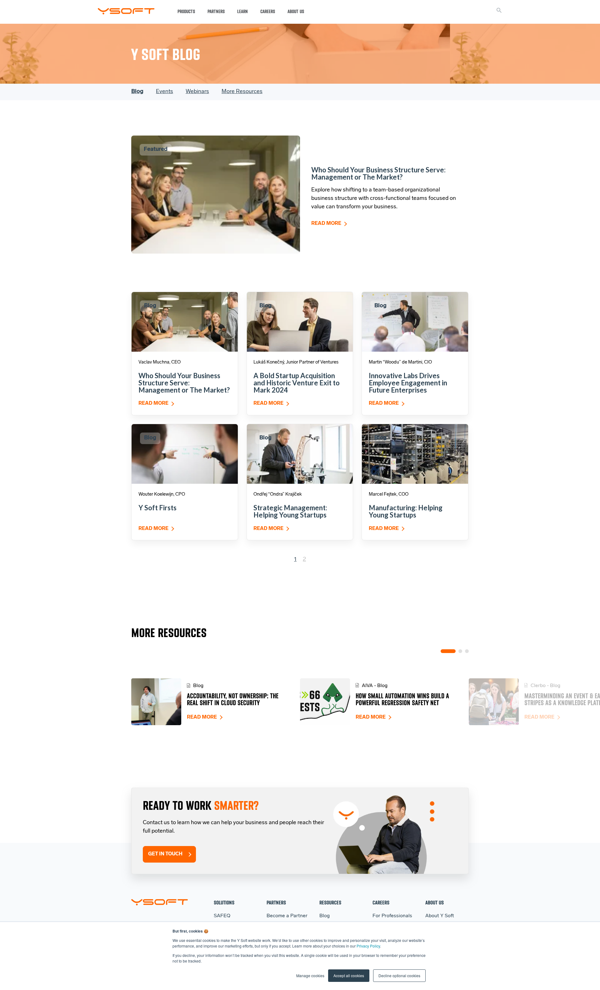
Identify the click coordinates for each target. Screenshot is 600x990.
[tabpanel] (215, 701)
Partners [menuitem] (276, 902)
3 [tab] (467, 651)
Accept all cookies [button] (348, 975)
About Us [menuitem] (434, 902)
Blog (137, 92)
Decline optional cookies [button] (399, 975)
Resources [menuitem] (330, 902)
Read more (326, 223)
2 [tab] (460, 651)
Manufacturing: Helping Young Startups (405, 511)
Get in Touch (165, 854)
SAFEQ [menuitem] (222, 915)
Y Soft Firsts (157, 507)
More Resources (242, 92)
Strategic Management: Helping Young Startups (290, 511)
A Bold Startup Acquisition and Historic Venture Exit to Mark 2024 (296, 382)
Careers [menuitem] (380, 902)
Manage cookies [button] (310, 975)
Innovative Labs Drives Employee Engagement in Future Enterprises (408, 382)
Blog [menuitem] (324, 915)
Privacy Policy (368, 945)
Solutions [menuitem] (224, 902)
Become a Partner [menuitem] (287, 915)
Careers (267, 11)
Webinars (197, 92)
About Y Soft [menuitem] (439, 915)
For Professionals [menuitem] (392, 915)
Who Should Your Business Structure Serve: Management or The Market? (378, 173)
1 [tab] (448, 651)
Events (164, 92)
